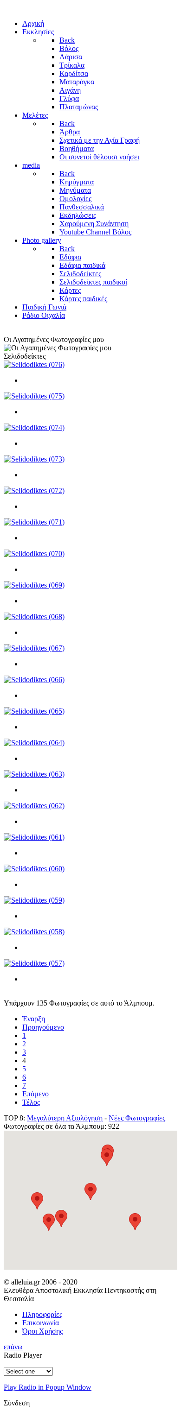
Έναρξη (33, 1019)
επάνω (13, 1347)
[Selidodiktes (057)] (34, 963)
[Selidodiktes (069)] (34, 585)
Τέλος (31, 1102)
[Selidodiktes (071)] (34, 522)
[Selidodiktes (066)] (34, 679)
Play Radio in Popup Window (47, 1387)
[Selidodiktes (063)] (34, 774)
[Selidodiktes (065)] (34, 711)
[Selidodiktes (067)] (34, 648)
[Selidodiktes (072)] (34, 490)
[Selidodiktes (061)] (34, 837)
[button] (135, 1221)
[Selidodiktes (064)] (34, 743)
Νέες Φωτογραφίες (137, 1118)
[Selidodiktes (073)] (34, 459)
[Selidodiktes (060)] (34, 869)
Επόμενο (35, 1094)
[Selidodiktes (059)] (34, 900)
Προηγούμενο (43, 1027)
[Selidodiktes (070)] (34, 553)
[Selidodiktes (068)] (34, 616)
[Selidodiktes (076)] (34, 364)
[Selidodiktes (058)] (34, 932)
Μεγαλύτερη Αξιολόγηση (65, 1118)
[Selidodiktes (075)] (34, 396)
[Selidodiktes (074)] (34, 427)
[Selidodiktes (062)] (34, 806)
